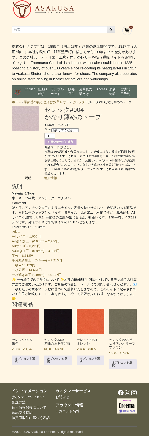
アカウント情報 (67, 411)
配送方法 (19, 402)
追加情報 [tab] (50, 178)
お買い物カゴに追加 (60, 141)
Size (48, 129)
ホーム (17, 102)
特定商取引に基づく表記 (31, 418)
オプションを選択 (25, 360)
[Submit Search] (111, 29)
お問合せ (62, 397)
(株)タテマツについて (28, 397)
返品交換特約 (22, 412)
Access (101, 89)
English (30, 89)
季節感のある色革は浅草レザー (47, 102)
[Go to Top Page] (18, 92)
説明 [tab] (28, 178)
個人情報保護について (29, 407)
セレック (78, 102)
